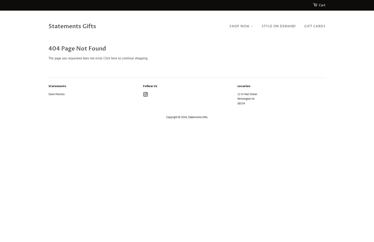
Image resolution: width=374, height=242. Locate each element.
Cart (322, 5)
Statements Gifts (72, 26)
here (114, 58)
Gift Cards (315, 26)
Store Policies (56, 94)
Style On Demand (279, 26)
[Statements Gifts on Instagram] (145, 95)
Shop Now (240, 26)
